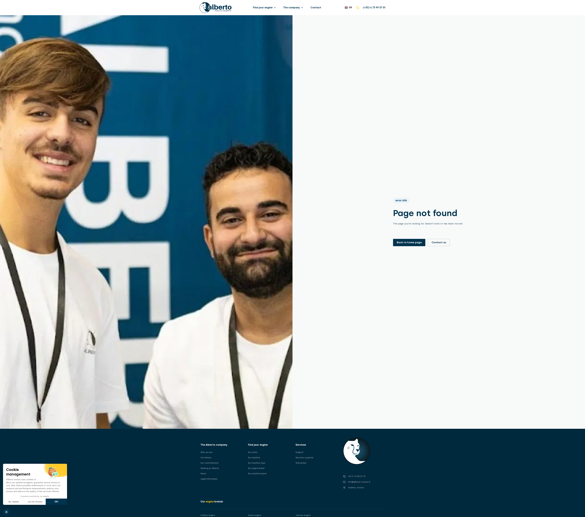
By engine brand (256, 468)
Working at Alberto (209, 468)
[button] (264, 7)
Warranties (301, 463)
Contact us (439, 242)
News (203, 473)
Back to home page (409, 242)
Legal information (209, 479)
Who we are (206, 452)
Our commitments (209, 463)
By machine (254, 457)
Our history (205, 457)
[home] (216, 7)
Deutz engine (254, 515)
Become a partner (305, 457)
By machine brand (257, 473)
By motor (252, 452)
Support (299, 452)
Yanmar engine (303, 515)
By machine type (256, 463)
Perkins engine (207, 515)
